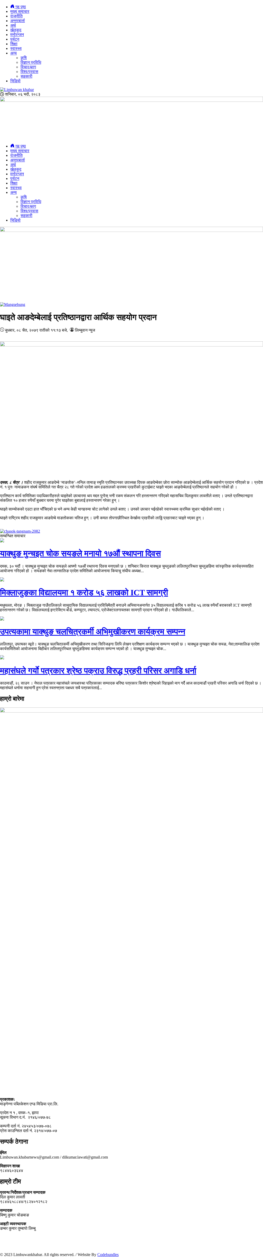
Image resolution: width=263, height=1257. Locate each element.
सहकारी (26, 76)
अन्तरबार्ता (17, 21)
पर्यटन (14, 39)
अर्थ (13, 25)
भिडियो (15, 81)
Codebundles (108, 1254)
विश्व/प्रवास (29, 71)
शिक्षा (13, 44)
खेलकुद (15, 30)
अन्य (13, 53)
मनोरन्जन (17, 34)
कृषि (24, 58)
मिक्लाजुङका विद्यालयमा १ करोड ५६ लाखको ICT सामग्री (84, 592)
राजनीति (16, 16)
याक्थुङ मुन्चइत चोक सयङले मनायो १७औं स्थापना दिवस (80, 553)
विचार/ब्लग (28, 67)
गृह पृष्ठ (20, 7)
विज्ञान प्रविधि (31, 62)
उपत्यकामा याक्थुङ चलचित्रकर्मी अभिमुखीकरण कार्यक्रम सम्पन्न (92, 631)
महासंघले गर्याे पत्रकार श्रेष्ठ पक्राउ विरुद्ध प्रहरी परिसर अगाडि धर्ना (98, 670)
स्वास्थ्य (16, 48)
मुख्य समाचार (19, 11)
